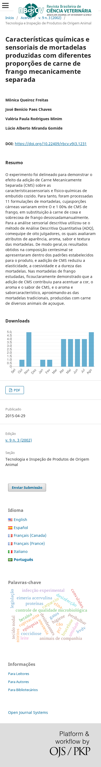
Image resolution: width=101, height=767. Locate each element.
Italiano (20, 551)
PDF (16, 390)
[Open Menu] (5, 5)
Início (9, 17)
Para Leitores (18, 673)
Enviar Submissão (27, 487)
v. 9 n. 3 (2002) (50, 17)
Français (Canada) (30, 535)
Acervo (26, 17)
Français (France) (29, 543)
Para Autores (18, 681)
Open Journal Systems (28, 712)
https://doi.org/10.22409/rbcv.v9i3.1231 (51, 143)
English (20, 519)
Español (21, 527)
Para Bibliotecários (23, 689)
